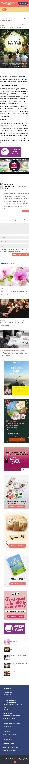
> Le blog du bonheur (8, 706)
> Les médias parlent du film (9, 702)
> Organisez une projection (9, 707)
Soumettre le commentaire (20, 254)
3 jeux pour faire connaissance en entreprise (12, 350)
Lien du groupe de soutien (9, 750)
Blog (6, 18)
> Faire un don (6, 709)
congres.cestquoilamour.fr (9, 739)
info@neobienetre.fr (11, 696)
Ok (14, 761)
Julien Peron (5, 27)
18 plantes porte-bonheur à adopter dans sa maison (12, 289)
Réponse (25, 211)
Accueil (1, 18)
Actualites (10, 18)
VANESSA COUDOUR (9, 186)
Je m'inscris (23, 3)
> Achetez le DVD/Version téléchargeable (13, 704)
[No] (27, 759)
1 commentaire (17, 27)
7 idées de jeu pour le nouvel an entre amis (12, 321)
